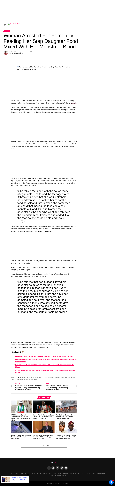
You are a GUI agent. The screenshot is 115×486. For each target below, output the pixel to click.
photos (14, 379)
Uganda (73, 103)
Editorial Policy (45, 473)
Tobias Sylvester (16, 53)
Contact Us (25, 473)
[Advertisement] (57, 11)
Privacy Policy (90, 473)
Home (11, 473)
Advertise (34, 473)
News (73, 377)
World (36, 379)
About (17, 473)
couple (51, 377)
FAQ (82, 473)
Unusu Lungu (28, 379)
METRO (68, 377)
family (57, 377)
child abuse (44, 377)
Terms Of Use (74, 473)
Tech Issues (101, 473)
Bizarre (35, 377)
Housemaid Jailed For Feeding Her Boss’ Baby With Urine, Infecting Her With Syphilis (44, 356)
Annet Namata (27, 377)
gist (62, 377)
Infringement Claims (60, 473)
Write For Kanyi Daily (58, 475)
